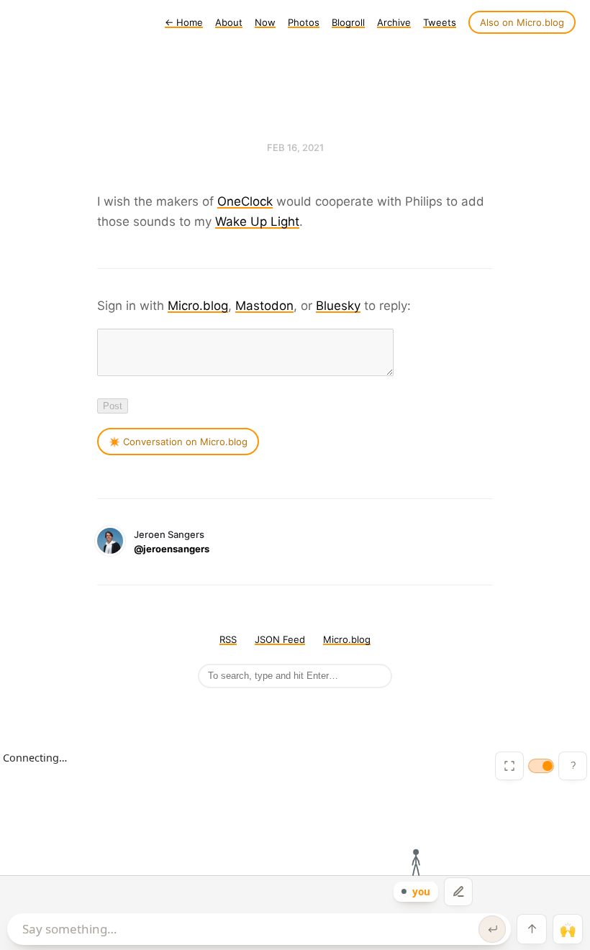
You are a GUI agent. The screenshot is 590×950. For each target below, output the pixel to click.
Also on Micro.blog (522, 22)
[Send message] (492, 929)
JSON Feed (280, 639)
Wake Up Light (257, 221)
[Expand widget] (509, 766)
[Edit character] (458, 891)
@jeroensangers (171, 548)
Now (265, 22)
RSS (228, 639)
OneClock (245, 201)
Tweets (439, 22)
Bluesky (338, 305)
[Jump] (532, 929)
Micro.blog (198, 305)
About (228, 22)
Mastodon (264, 305)
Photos (303, 22)
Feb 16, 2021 (295, 147)
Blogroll (348, 22)
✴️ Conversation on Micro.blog (178, 441)
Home (184, 22)
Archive (394, 22)
